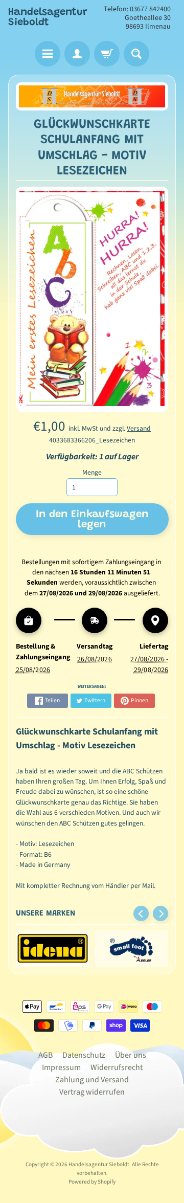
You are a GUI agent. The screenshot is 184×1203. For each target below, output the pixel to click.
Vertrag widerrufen (92, 1092)
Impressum (61, 1067)
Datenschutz (83, 1055)
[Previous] (141, 913)
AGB (45, 1055)
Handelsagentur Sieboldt (47, 17)
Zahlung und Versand (92, 1079)
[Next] (160, 913)
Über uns (130, 1055)
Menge (92, 472)
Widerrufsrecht (116, 1067)
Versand (139, 428)
